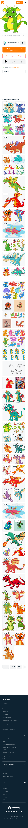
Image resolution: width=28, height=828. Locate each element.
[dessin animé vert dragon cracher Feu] (13, 715)
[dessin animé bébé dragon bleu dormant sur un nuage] (9, 192)
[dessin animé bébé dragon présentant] (7, 805)
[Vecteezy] (2, 2)
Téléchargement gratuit (14, 49)
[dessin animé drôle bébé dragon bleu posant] (7, 119)
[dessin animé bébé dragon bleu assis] (17, 117)
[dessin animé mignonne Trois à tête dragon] (8, 587)
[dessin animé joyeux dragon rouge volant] (13, 277)
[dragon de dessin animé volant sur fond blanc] (9, 620)
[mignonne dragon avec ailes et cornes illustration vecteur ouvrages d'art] (6, 404)
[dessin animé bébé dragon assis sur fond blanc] (6, 330)
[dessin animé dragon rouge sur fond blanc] (7, 598)
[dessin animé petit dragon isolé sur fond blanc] (8, 819)
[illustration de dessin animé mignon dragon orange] (7, 576)
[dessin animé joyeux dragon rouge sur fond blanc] (8, 129)
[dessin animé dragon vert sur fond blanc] (9, 340)
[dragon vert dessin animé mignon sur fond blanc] (8, 543)
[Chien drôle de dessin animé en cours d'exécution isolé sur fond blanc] (9, 566)
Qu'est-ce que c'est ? (16, 67)
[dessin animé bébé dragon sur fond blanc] (13, 168)
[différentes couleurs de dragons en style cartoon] (13, 203)
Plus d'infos (6, 70)
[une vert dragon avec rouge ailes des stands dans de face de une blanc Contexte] (13, 512)
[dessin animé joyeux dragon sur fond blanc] (6, 182)
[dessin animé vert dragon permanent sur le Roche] (6, 781)
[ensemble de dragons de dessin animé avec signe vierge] (8, 445)
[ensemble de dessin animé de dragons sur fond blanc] (8, 304)
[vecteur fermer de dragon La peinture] (7, 499)
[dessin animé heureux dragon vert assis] (7, 292)
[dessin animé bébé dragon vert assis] (8, 141)
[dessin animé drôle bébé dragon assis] (8, 106)
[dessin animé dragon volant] (13, 217)
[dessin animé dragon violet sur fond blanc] (8, 609)
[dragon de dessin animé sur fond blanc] (13, 318)
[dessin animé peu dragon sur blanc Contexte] (18, 554)
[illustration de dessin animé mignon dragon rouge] (8, 486)
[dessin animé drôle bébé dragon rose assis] (7, 153)
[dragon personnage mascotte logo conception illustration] (8, 387)
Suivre (22, 44)
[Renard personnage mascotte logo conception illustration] (8, 375)
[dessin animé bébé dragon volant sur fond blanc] (8, 261)
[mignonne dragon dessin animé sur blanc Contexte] (13, 529)
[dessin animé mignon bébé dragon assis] (7, 248)
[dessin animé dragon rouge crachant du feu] (13, 233)
